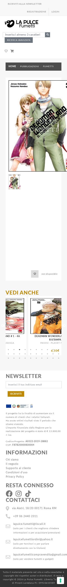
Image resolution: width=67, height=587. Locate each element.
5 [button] (31, 349)
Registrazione (36, 12)
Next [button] (64, 326)
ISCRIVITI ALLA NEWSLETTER (25, 4)
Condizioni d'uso (17, 472)
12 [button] (14, 354)
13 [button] (19, 354)
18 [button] (47, 354)
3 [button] (19, 349)
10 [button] (58, 349)
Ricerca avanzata (19, 40)
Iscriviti (16, 394)
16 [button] (36, 354)
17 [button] (42, 354)
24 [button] (25, 358)
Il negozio (12, 464)
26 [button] (36, 358)
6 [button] (36, 349)
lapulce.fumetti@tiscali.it (29, 524)
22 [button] (14, 358)
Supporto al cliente (18, 468)
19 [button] (53, 354)
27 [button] (42, 358)
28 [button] (47, 358)
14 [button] (25, 354)
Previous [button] (3, 326)
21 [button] (8, 358)
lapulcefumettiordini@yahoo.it (33, 539)
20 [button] (58, 354)
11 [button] (8, 354)
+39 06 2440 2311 (25, 516)
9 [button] (53, 349)
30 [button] (58, 358)
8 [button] (47, 349)
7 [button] (42, 349)
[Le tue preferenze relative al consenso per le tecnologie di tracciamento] (60, 580)
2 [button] (14, 349)
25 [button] (31, 358)
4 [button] (25, 349)
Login (55, 12)
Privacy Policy (15, 476)
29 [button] (53, 358)
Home (12, 66)
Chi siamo (12, 459)
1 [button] (8, 349)
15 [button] (31, 354)
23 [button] (19, 358)
